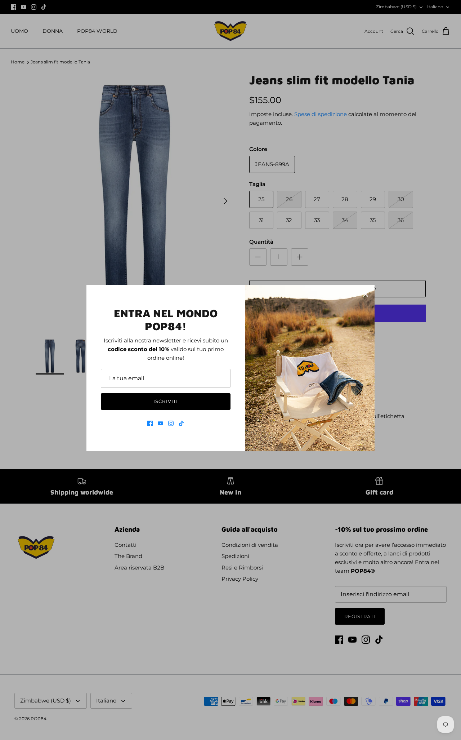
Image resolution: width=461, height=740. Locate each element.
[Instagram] (171, 423)
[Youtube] (160, 423)
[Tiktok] (181, 423)
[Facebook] (150, 423)
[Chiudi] (365, 294)
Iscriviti (165, 401)
